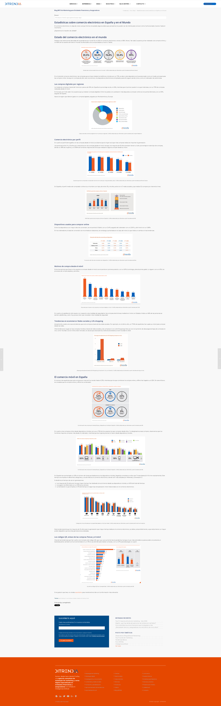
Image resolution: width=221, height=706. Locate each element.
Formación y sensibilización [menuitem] (93, 684)
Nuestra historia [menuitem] (147, 676)
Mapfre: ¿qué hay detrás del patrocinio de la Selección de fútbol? (135, 623)
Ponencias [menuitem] (118, 684)
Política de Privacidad (62, 701)
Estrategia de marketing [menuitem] (92, 673)
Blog (134, 10)
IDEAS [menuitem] (98, 4)
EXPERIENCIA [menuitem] (86, 4)
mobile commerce (80, 598)
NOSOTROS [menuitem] (110, 4)
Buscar (56, 15)
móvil (87, 598)
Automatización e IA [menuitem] (91, 690)
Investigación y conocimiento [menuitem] (93, 679)
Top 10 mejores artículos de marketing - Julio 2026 (131, 621)
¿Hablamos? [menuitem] (146, 687)
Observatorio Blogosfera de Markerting (127, 635)
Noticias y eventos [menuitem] (148, 681)
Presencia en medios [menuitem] (149, 684)
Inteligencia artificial (121, 644)
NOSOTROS (145, 671)
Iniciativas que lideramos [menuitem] (150, 679)
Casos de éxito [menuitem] (119, 679)
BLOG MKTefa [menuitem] (124, 4)
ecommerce (61, 598)
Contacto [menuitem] (145, 690)
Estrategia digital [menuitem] (90, 676)
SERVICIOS (87, 671)
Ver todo (118, 646)
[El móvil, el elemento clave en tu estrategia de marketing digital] (219, 358)
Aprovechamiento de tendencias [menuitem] (94, 687)
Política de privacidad (98, 636)
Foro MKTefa (119, 642)
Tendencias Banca (121, 640)
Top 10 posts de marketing (123, 638)
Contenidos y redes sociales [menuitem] (93, 681)
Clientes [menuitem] (117, 673)
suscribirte (78, 592)
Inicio (131, 10)
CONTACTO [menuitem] (140, 4)
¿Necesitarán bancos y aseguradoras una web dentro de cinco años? (136, 627)
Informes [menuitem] (117, 681)
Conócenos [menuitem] (146, 673)
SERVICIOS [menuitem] (72, 4)
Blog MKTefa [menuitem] (118, 690)
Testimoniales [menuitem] (118, 676)
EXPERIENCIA (118, 671)
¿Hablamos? (208, 4)
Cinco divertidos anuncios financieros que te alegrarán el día (134, 625)
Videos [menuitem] (117, 687)
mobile (74, 598)
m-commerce (68, 598)
